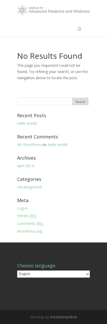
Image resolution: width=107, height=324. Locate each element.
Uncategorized (29, 187)
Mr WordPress (29, 144)
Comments (30, 223)
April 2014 (25, 165)
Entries (26, 215)
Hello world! (27, 123)
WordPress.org (29, 231)
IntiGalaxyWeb (63, 316)
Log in (22, 208)
